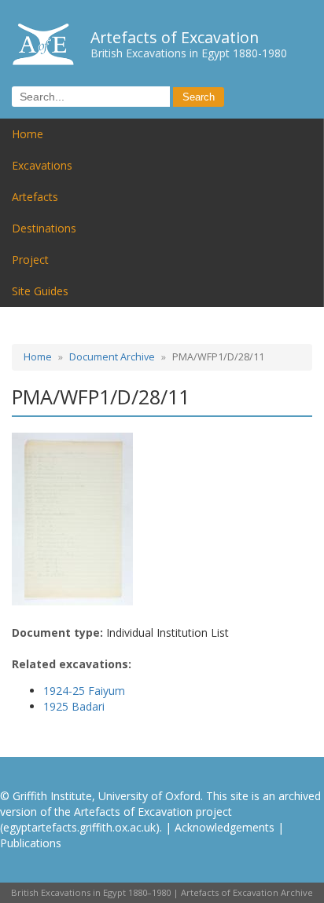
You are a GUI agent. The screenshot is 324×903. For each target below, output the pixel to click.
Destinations (44, 228)
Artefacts (35, 196)
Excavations (42, 165)
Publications (30, 842)
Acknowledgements (224, 827)
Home (27, 133)
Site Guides (40, 290)
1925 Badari (74, 706)
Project (30, 259)
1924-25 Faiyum (84, 690)
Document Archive (112, 357)
